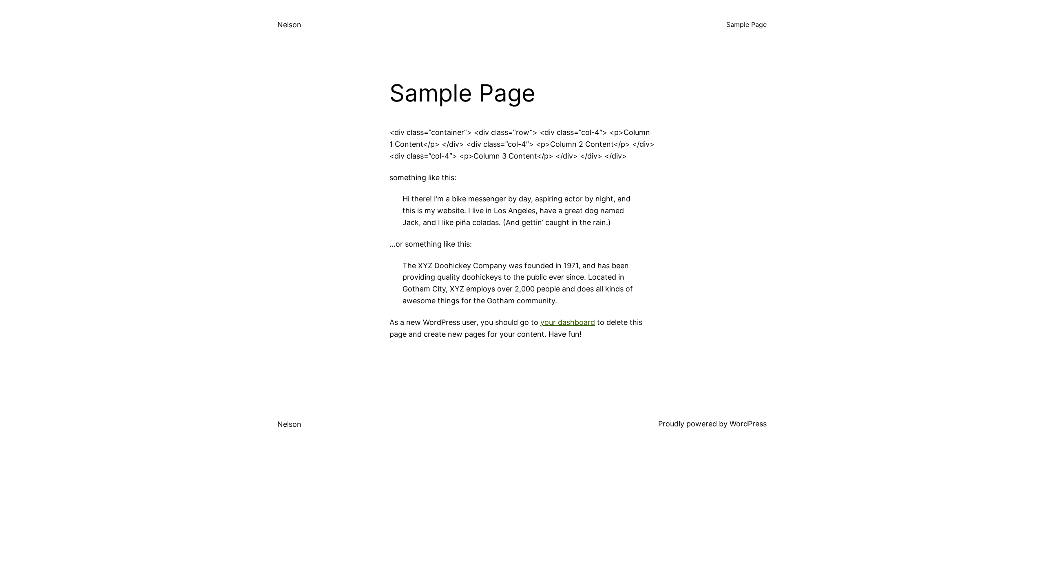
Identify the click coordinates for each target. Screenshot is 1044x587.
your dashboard (567, 322)
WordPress (748, 423)
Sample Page (746, 24)
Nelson (289, 24)
